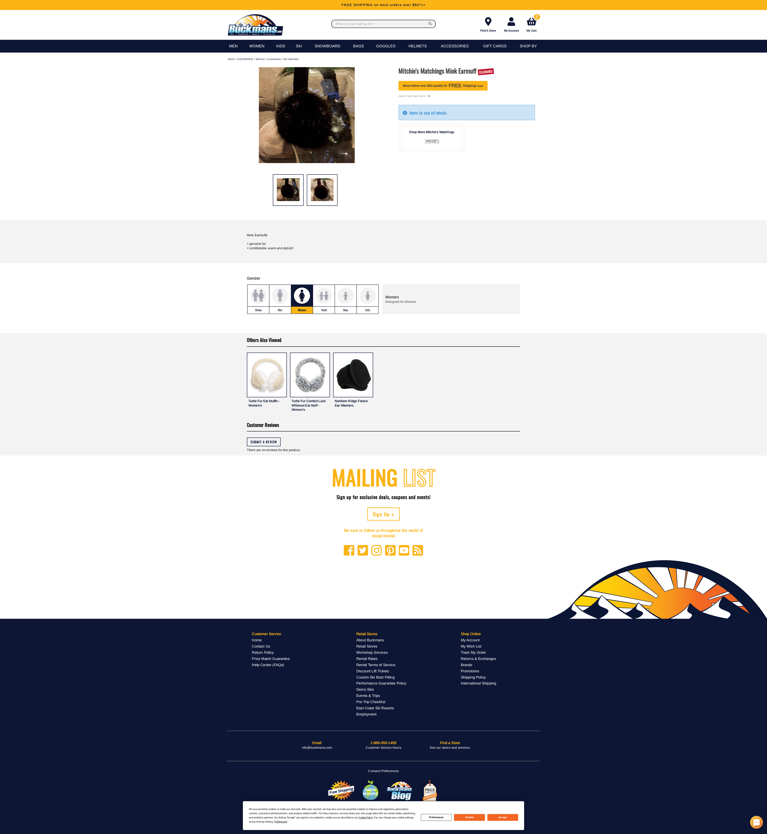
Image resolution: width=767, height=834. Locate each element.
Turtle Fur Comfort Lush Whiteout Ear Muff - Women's (309, 405)
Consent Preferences (383, 771)
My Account (511, 30)
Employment (366, 714)
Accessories (455, 46)
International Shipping (478, 683)
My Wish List (471, 646)
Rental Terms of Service (375, 665)
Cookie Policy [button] (366, 817)
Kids (280, 46)
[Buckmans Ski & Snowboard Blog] (400, 790)
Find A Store (488, 30)
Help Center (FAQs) (268, 665)
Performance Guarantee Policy (381, 683)
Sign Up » (383, 514)
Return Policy (263, 652)
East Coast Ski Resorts (375, 708)
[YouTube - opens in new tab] (404, 550)
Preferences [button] (280, 821)
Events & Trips (368, 696)
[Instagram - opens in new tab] (376, 550)
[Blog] (417, 550)
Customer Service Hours (383, 747)
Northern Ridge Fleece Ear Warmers (351, 403)
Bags (358, 46)
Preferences (436, 817)
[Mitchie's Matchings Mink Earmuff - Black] (288, 190)
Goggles (385, 46)
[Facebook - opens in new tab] (349, 550)
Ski (299, 46)
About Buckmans (370, 640)
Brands (466, 665)
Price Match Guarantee (270, 659)
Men (233, 46)
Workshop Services (372, 652)
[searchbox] (430, 24)
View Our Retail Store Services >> (383, 5)
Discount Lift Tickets (372, 671)
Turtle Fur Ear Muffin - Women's (264, 403)
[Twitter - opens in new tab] (363, 550)
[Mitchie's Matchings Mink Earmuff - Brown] (322, 190)
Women (256, 46)
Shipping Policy (473, 677)
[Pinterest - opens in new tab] (390, 550)
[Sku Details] (429, 96)
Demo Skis (365, 689)
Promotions (470, 671)
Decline (469, 817)
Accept (503, 817)
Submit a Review (263, 441)
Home (231, 59)
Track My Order (473, 652)
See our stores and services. (450, 747)
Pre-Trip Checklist (370, 702)
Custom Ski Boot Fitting (375, 677)
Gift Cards (495, 46)
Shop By (528, 46)
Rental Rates (367, 659)
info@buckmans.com (317, 747)
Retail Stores (366, 646)
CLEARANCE (245, 59)
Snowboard (327, 46)
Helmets (417, 46)
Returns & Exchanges (478, 659)
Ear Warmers (291, 59)
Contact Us (261, 646)
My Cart (532, 24)
